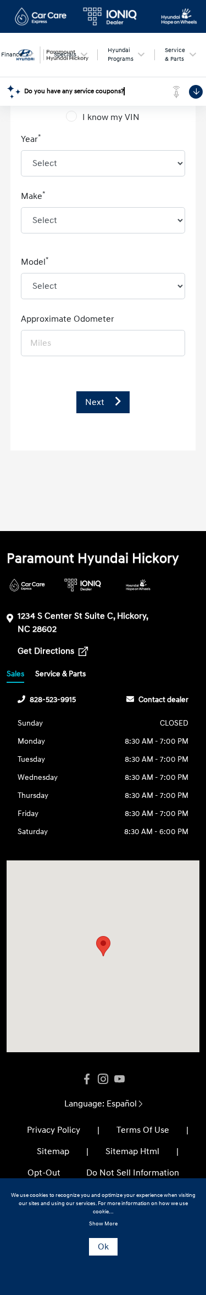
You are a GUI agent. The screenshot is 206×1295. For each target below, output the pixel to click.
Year (31, 139)
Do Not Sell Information (132, 1172)
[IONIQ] (82, 585)
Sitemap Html (132, 1151)
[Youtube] (120, 1079)
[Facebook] (87, 1079)
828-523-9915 (53, 699)
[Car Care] (27, 585)
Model (35, 261)
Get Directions (47, 651)
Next (96, 402)
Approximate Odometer (67, 318)
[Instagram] (103, 1079)
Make (33, 196)
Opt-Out (43, 1172)
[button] (103, 946)
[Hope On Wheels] (138, 585)
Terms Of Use (142, 1130)
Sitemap (53, 1151)
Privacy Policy (53, 1130)
